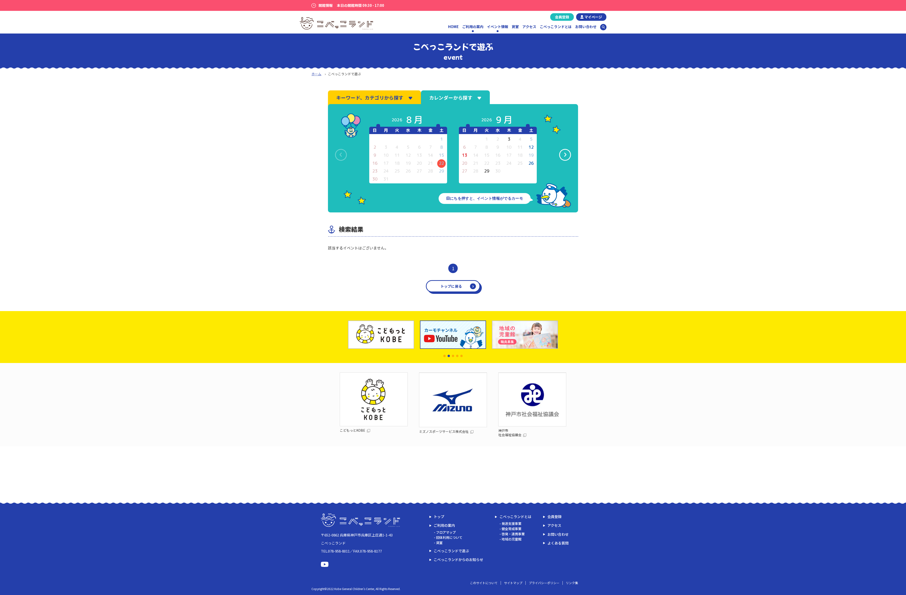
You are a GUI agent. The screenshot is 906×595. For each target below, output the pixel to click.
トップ (439, 516)
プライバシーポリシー (544, 583)
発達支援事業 (511, 523)
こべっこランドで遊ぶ (451, 550)
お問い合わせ (585, 26)
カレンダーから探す (451, 97)
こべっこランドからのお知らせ (458, 559)
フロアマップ (446, 532)
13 (464, 155)
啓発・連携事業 (513, 534)
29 (486, 171)
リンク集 (572, 583)
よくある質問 (558, 542)
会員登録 (562, 16)
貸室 (515, 26)
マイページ (593, 16)
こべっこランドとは (556, 26)
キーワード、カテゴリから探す (369, 97)
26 (531, 163)
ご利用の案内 (444, 525)
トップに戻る (451, 286)
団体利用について (449, 537)
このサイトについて (484, 583)
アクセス (529, 26)
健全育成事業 (511, 528)
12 (531, 147)
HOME (453, 26)
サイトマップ (513, 583)
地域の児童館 (511, 539)
